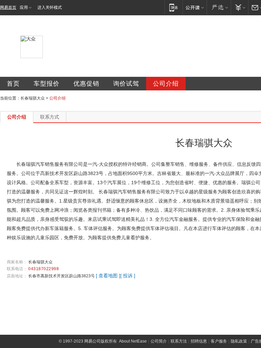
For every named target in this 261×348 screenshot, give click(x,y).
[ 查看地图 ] (108, 275)
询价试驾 (126, 83)
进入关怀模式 (49, 7)
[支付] (239, 7)
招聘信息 (199, 341)
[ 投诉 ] (127, 275)
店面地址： (17, 276)
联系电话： (17, 268)
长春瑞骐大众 (32, 98)
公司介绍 (166, 83)
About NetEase (133, 341)
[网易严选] (219, 7)
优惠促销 (86, 83)
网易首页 (8, 7)
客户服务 (219, 341)
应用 (24, 7)
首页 (13, 83)
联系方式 (49, 117)
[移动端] (173, 7)
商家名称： (17, 262)
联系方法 (179, 341)
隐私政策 (239, 341)
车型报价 (46, 83)
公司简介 (159, 341)
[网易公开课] (194, 7)
